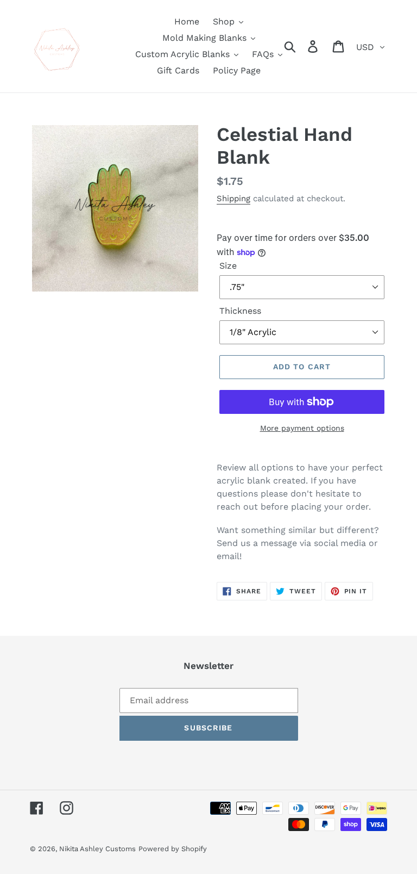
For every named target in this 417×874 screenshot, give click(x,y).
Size (228, 266)
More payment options (302, 428)
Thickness (240, 311)
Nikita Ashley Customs (97, 849)
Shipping (233, 198)
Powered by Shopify (172, 849)
